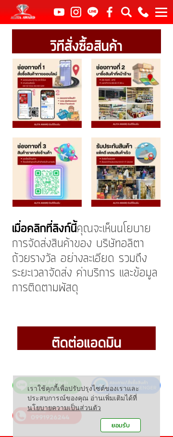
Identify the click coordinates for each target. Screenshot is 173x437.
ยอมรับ (120, 425)
